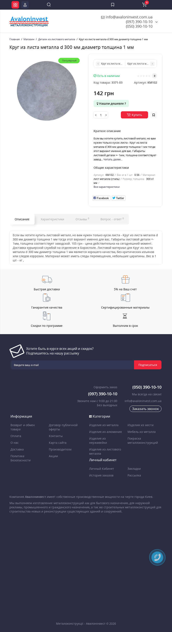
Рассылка (134, 475)
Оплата (15, 436)
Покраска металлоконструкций (143, 440)
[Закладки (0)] (112, 5)
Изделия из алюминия (105, 432)
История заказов (101, 475)
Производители (60, 449)
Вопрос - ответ (112, 219)
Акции (53, 456)
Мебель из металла (142, 432)
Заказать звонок (145, 408)
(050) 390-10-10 (139, 26)
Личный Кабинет (101, 469)
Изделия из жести (141, 425)
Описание (22, 219)
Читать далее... (112, 159)
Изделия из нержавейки (98, 440)
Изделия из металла (104, 425)
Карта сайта (57, 443)
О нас (14, 443)
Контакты (56, 436)
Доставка (17, 449)
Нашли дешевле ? (112, 103)
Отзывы (82, 219)
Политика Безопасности (20, 458)
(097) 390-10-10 (139, 21)
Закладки (134, 469)
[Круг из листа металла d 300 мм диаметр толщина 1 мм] (46, 91)
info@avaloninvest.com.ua (128, 16)
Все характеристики (107, 187)
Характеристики (52, 219)
